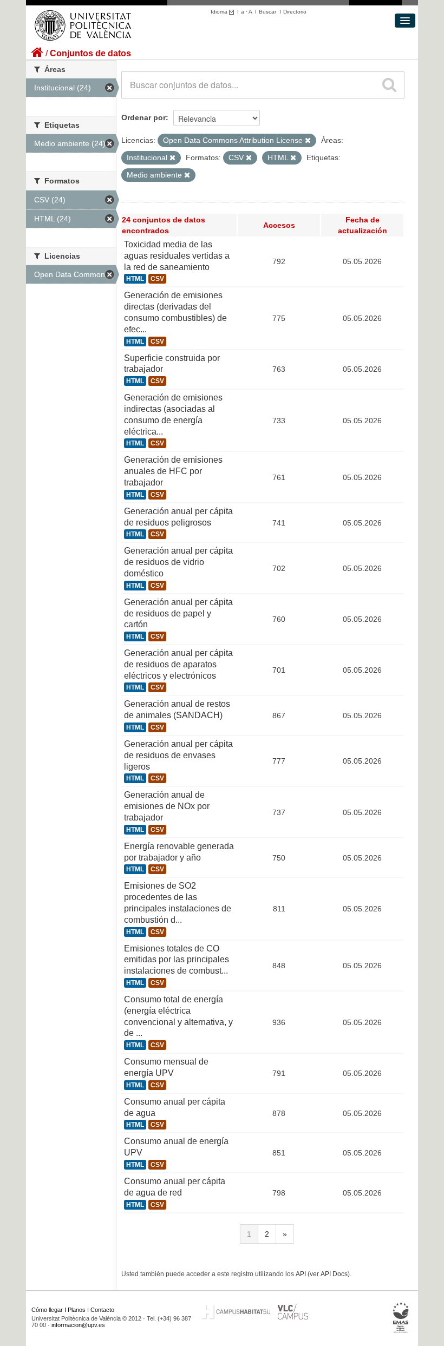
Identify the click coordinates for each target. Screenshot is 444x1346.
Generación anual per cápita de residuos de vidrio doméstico (178, 562)
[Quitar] (308, 140)
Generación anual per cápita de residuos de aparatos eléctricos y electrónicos (178, 664)
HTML (135, 279)
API (301, 1274)
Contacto (102, 1309)
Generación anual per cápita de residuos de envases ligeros (178, 755)
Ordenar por (143, 117)
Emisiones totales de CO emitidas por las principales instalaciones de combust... (176, 960)
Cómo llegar (47, 1309)
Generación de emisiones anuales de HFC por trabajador (173, 471)
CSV (157, 279)
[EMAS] (401, 1317)
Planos (77, 1309)
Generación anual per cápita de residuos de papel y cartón (178, 613)
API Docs (334, 1274)
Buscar (267, 12)
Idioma (220, 12)
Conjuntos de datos (90, 53)
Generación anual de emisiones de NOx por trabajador (167, 806)
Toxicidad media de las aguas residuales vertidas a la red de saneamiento (177, 256)
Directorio (294, 12)
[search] (389, 85)
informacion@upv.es (78, 1325)
